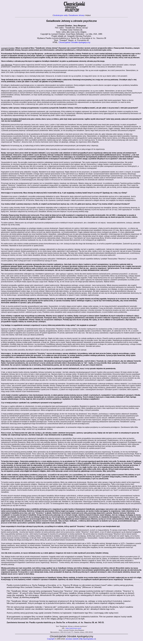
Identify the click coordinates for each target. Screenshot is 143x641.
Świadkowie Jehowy (76, 15)
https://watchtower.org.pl (73, 628)
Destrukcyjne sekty (60, 15)
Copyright (50, 639)
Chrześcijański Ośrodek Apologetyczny (74, 42)
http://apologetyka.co (87, 639)
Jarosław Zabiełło (72, 639)
